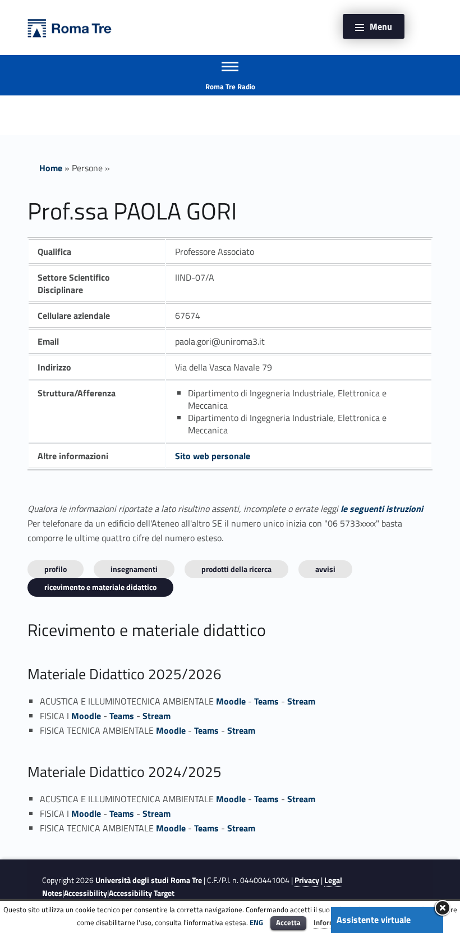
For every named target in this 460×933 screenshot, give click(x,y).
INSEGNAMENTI (134, 569)
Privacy (307, 880)
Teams (266, 701)
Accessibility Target (141, 893)
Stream (301, 701)
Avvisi (325, 569)
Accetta (288, 922)
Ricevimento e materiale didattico (100, 587)
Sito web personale (212, 456)
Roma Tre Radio (230, 86)
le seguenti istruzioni (382, 508)
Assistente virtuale (374, 919)
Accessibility (85, 893)
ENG (256, 922)
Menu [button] (381, 26)
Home (50, 168)
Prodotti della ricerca (236, 569)
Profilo (55, 569)
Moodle (231, 701)
